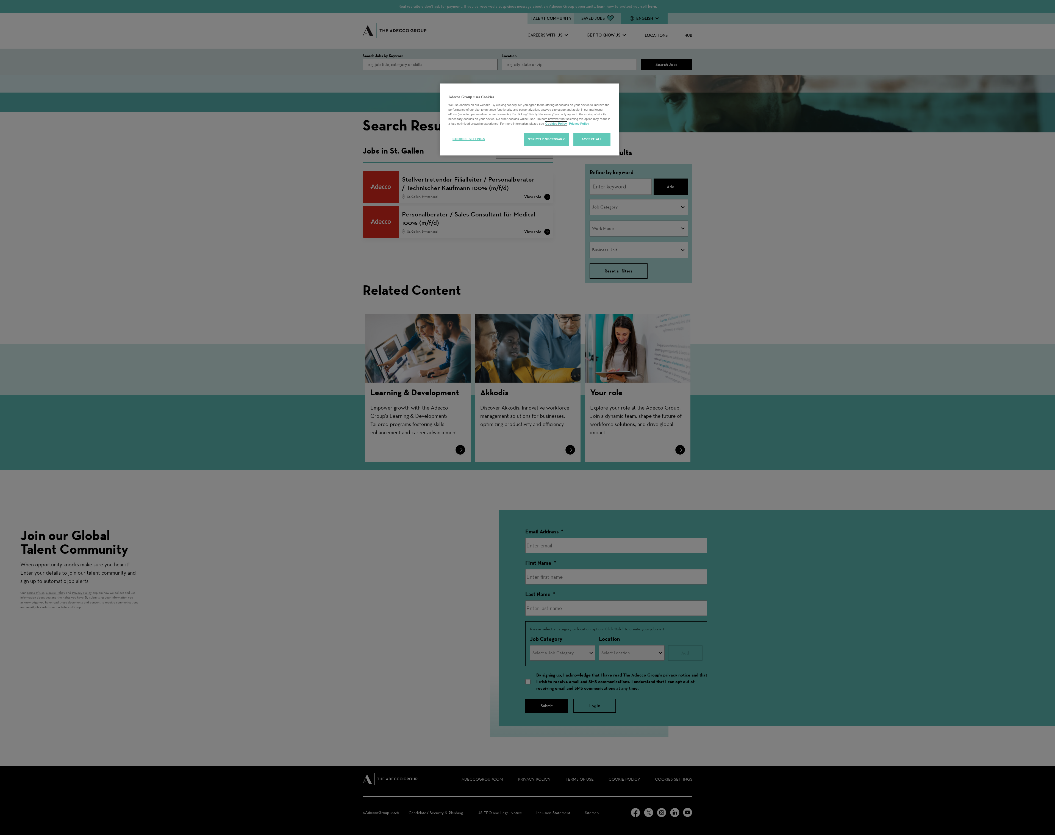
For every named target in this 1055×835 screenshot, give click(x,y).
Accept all (592, 139)
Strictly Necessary (546, 139)
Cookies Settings (468, 139)
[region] (529, 119)
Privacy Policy (578, 123)
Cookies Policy (556, 123)
